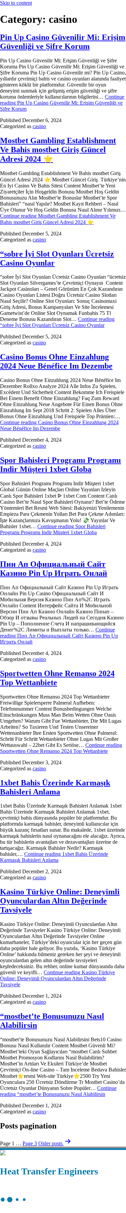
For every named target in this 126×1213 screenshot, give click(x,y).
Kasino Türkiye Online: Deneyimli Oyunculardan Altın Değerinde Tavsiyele (60, 900)
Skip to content (16, 3)
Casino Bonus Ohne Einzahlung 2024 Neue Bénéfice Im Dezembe (56, 361)
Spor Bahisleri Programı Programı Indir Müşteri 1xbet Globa (60, 465)
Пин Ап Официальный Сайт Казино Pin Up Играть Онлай (53, 568)
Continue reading (62, 103)
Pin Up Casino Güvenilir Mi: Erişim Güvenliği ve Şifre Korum (62, 42)
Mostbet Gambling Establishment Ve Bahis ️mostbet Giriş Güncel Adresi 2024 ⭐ (58, 149)
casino (39, 126)
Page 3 (30, 1143)
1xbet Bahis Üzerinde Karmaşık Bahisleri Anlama (55, 787)
